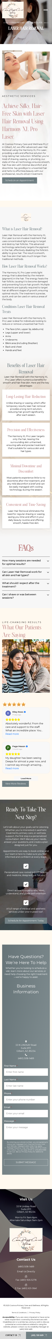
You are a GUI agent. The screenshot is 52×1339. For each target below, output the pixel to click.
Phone (8, 1093)
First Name (10, 1066)
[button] (43, 10)
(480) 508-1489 (26, 1266)
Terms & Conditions (19, 1312)
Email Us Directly (26, 1271)
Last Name (10, 1079)
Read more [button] (12, 733)
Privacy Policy (27, 1152)
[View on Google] (8, 713)
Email (8, 1107)
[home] (13, 10)
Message (9, 1121)
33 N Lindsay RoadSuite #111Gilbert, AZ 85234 (26, 1209)
